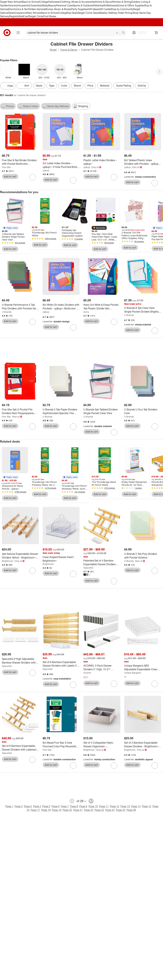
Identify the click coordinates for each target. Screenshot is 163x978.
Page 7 (65, 806)
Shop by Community (121, 9)
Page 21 (78, 810)
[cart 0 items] (156, 32)
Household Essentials (30, 5)
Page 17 (35, 810)
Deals (11, 12)
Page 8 (74, 806)
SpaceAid (88, 567)
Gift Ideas (93, 9)
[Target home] (7, 32)
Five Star (6, 167)
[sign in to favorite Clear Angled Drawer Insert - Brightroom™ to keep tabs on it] (73, 574)
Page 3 (28, 806)
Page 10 (93, 806)
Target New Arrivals (11, 1)
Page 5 (46, 806)
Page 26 (131, 810)
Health (102, 5)
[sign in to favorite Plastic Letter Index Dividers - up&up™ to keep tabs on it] (114, 177)
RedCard (24, 16)
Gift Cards (104, 9)
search (123, 33)
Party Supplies (79, 9)
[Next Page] (159, 71)
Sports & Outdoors (83, 5)
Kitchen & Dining (121, 1)
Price (90, 85)
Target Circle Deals (88, 12)
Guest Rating (123, 85)
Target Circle (36, 16)
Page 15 (146, 806)
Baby (45, 5)
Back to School (30, 1)
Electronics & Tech (18, 9)
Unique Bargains (132, 672)
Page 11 (104, 806)
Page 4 (37, 806)
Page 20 (67, 810)
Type (51, 85)
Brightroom (7, 561)
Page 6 (56, 806)
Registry (14, 16)
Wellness (111, 5)
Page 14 (136, 806)
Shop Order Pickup (122, 12)
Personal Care (64, 5)
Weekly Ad (105, 12)
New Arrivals (34, 12)
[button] (10, 228)
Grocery (13, 5)
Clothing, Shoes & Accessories (77, 1)
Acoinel (87, 672)
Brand (77, 85)
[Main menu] (18, 32)
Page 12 (114, 806)
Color (64, 85)
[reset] (117, 32)
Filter (10, 85)
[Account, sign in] (140, 32)
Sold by (142, 85)
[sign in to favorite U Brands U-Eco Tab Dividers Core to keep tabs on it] (155, 426)
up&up (46, 170)
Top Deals (72, 12)
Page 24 (110, 810)
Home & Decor (103, 1)
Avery (86, 311)
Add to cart (10, 176)
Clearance (21, 12)
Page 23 (99, 810)
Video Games (37, 9)
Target (53, 49)
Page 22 (88, 810)
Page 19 (56, 810)
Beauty (52, 5)
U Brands (6, 311)
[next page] (91, 801)
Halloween (54, 1)
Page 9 (83, 806)
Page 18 (46, 810)
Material (104, 85)
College (43, 1)
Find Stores (49, 16)
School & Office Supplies (130, 5)
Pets (96, 5)
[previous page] (71, 801)
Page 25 (120, 810)
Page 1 (9, 806)
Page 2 (19, 806)
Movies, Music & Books (58, 9)
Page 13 (125, 806)
